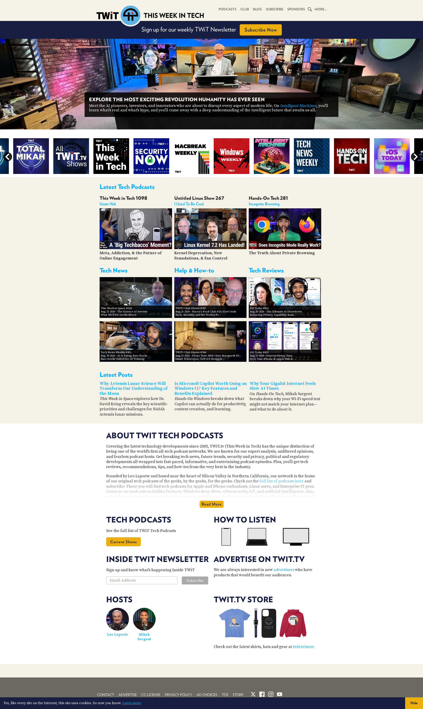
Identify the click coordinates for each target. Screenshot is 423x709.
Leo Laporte (117, 634)
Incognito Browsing (264, 204)
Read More (212, 504)
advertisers (284, 569)
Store (238, 695)
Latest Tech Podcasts (127, 186)
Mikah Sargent (144, 636)
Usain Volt (108, 204)
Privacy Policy (178, 695)
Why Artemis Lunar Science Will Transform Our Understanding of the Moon (134, 388)
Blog (257, 9)
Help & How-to (194, 270)
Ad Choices (207, 695)
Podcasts (227, 9)
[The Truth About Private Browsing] (285, 247)
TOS (225, 695)
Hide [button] (414, 703)
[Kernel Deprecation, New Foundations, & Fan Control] (210, 247)
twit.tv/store (303, 646)
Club (244, 9)
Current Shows (123, 541)
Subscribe (274, 9)
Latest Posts (116, 374)
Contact (105, 695)
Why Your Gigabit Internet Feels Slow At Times (283, 386)
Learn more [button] (131, 703)
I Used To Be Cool (189, 204)
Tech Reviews (266, 270)
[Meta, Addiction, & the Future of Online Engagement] (136, 247)
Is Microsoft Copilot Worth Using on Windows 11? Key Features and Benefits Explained (210, 388)
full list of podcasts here (282, 481)
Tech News (114, 270)
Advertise (128, 695)
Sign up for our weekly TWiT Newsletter (209, 29)
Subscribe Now (261, 30)
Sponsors (296, 9)
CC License (150, 695)
